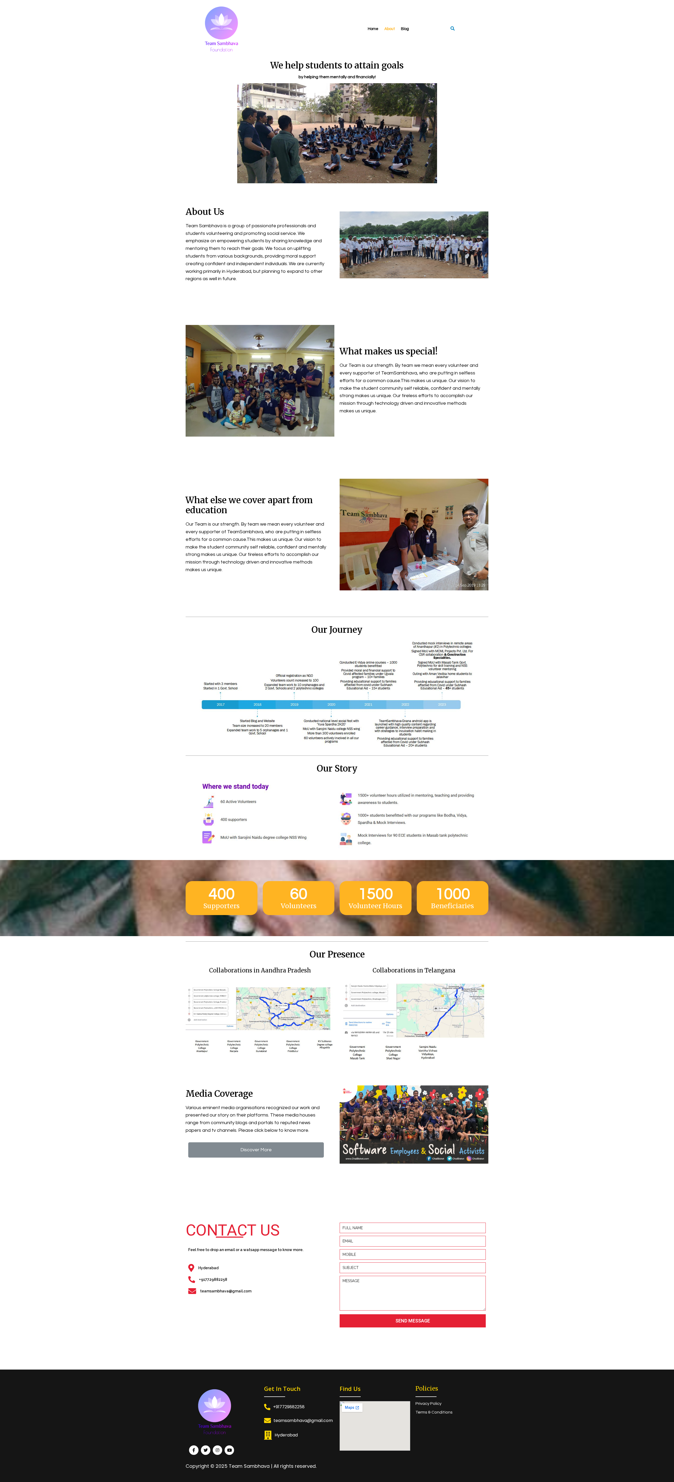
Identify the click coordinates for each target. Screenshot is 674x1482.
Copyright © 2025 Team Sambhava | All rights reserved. (251, 1466)
